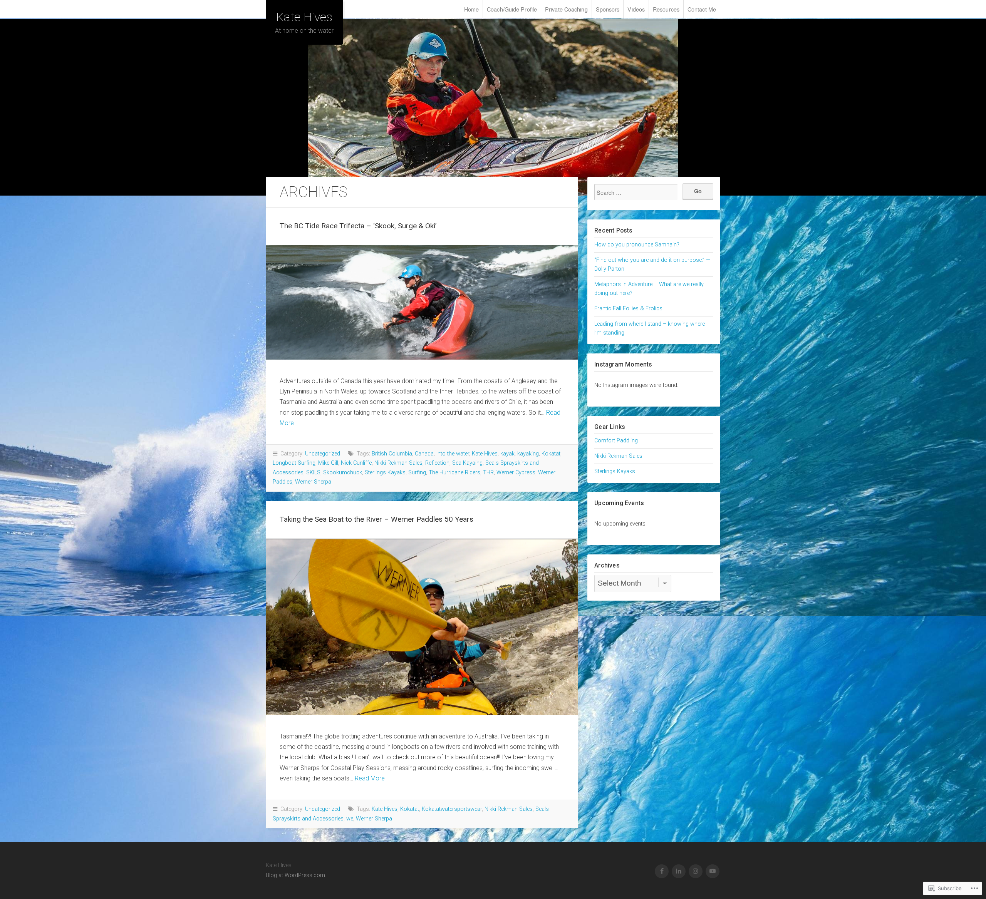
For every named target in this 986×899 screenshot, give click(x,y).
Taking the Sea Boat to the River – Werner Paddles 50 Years (376, 519)
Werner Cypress (515, 472)
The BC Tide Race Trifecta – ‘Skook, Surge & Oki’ (358, 225)
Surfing (417, 472)
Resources (666, 9)
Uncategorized (322, 453)
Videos (636, 9)
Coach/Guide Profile (512, 9)
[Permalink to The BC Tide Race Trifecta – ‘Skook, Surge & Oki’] (422, 302)
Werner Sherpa (313, 482)
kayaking (528, 453)
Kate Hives (304, 17)
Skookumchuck (342, 472)
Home (471, 9)
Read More (370, 778)
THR (488, 472)
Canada (424, 453)
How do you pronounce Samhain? (636, 244)
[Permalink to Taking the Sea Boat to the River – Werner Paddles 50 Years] (422, 627)
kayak (507, 453)
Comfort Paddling (616, 440)
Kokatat (551, 453)
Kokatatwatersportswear (452, 809)
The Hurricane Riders (454, 472)
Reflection (437, 463)
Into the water (452, 453)
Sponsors (608, 9)
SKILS (313, 472)
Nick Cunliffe (356, 463)
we (349, 818)
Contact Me (702, 9)
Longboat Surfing (294, 463)
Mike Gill (328, 463)
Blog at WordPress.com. (296, 875)
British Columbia (392, 453)
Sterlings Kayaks (385, 472)
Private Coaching (566, 9)
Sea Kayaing (467, 463)
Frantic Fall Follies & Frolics (628, 308)
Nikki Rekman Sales (398, 463)
